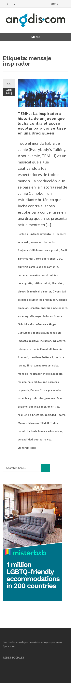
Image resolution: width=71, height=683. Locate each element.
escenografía (26, 316)
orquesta (23, 390)
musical (32, 381)
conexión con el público (43, 275)
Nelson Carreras (48, 381)
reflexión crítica (49, 406)
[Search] (45, 468)
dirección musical (29, 291)
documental (34, 299)
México (47, 373)
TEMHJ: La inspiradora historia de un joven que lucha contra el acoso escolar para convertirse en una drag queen (42, 123)
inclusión (45, 340)
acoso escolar (39, 242)
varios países (54, 431)
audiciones (49, 258)
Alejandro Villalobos (30, 250)
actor (52, 242)
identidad (39, 332)
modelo (58, 373)
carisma (22, 275)
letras (21, 365)
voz (49, 439)
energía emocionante (54, 307)
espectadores (44, 316)
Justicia (59, 357)
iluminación (53, 332)
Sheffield (37, 414)
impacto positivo (28, 340)
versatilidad (25, 439)
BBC (59, 258)
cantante (52, 266)
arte (38, 258)
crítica (38, 283)
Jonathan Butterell (41, 357)
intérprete (24, 349)
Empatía (34, 307)
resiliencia (24, 414)
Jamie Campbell (42, 349)
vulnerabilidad (27, 447)
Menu (54, 3)
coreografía (25, 283)
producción (37, 398)
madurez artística (47, 365)
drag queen (50, 299)
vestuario (40, 439)
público (33, 406)
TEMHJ (44, 423)
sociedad (50, 414)
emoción (23, 307)
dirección (57, 283)
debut (46, 283)
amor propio (51, 250)
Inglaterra (58, 340)
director (46, 291)
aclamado (23, 242)
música (22, 381)
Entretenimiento (40, 233)
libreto (30, 365)
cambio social (37, 266)
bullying (23, 266)
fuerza (58, 316)
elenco (62, 299)
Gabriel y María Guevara (33, 324)
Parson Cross (38, 390)
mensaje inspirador (30, 373)
